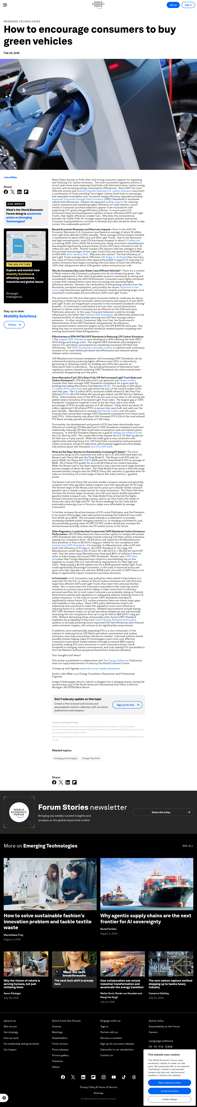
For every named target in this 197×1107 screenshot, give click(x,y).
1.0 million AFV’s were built (67, 388)
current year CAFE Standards (68, 545)
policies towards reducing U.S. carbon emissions (104, 190)
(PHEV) (87, 460)
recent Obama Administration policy (115, 619)
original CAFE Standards (72, 339)
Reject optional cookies (169, 1082)
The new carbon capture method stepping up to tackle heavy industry (170, 984)
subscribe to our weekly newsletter (100, 668)
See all (188, 845)
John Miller (10, 177)
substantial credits (108, 410)
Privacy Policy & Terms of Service (98, 1087)
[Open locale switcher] (4, 1098)
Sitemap (98, 1093)
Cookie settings (169, 1099)
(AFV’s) (107, 385)
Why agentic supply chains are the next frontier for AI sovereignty (145, 918)
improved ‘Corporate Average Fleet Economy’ (77, 199)
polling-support (114, 201)
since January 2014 (77, 254)
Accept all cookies (169, 1091)
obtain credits (128, 380)
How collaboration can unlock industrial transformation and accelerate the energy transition (122, 984)
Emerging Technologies (22, 21)
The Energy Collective (115, 660)
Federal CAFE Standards (99, 314)
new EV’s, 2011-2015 (101, 446)
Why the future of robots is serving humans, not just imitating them (22, 984)
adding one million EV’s (126, 432)
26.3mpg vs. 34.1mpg (114, 257)
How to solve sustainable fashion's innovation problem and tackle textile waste (48, 921)
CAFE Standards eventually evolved (92, 347)
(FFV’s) (65, 394)
